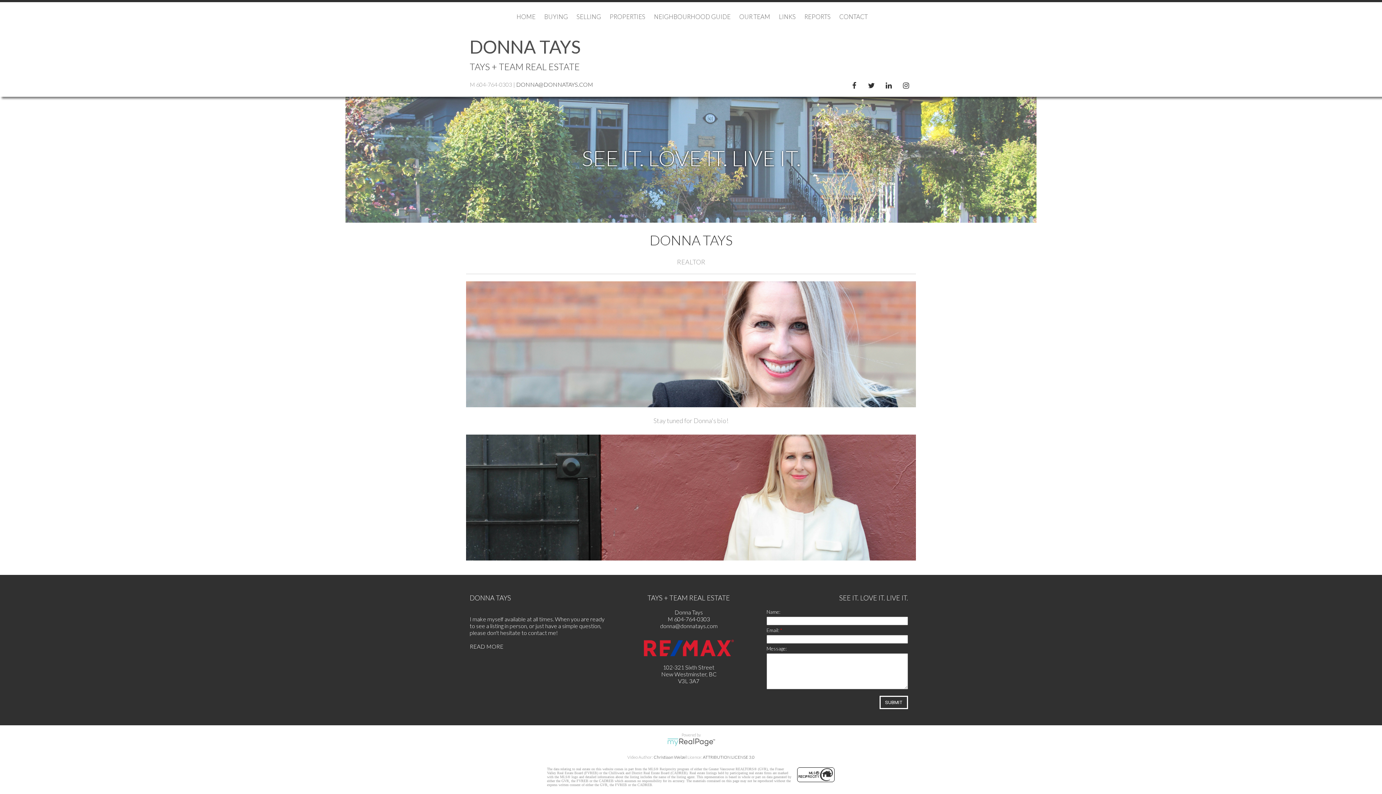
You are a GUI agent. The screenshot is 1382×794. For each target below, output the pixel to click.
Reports (817, 17)
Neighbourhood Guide (692, 17)
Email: (773, 630)
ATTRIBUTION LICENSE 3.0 (729, 757)
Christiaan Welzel (670, 757)
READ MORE (486, 646)
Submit (894, 702)
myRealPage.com (691, 742)
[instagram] (907, 83)
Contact (853, 17)
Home (526, 17)
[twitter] (872, 83)
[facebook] (855, 83)
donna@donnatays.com (554, 84)
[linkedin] (890, 83)
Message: (777, 648)
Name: (773, 612)
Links (787, 17)
